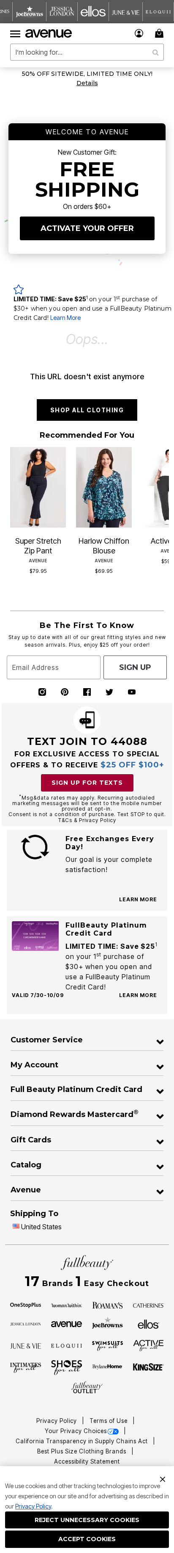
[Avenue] (66, 1323)
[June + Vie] (25, 1345)
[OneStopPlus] (25, 1304)
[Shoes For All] (66, 1367)
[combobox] (87, 52)
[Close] (162, 1478)
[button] (139, 33)
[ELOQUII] (66, 1345)
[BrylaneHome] (107, 1367)
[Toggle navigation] (15, 33)
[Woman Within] (66, 1304)
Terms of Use (109, 1420)
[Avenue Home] (49, 33)
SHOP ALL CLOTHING (87, 410)
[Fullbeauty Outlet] (87, 1388)
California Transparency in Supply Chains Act (83, 1441)
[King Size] (148, 1367)
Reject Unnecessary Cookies (87, 1520)
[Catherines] (148, 1304)
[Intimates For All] (25, 1367)
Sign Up (135, 667)
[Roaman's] (107, 1304)
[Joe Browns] (107, 1323)
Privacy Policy (33, 1506)
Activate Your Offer (87, 228)
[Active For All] (148, 1345)
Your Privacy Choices (76, 1431)
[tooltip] (29, 11)
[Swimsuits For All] (107, 1345)
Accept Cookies (87, 1539)
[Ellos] (148, 1323)
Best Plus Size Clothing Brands (82, 1451)
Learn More (65, 317)
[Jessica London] (25, 1323)
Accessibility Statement (87, 1461)
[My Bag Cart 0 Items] (160, 33)
